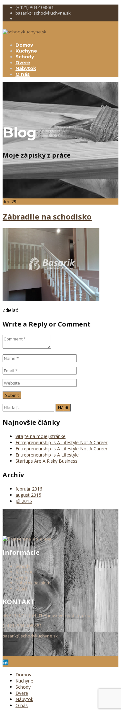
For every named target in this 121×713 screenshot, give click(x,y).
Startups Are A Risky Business (46, 461)
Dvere (22, 62)
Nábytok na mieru (33, 582)
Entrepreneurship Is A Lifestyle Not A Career (61, 442)
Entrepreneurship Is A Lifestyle (47, 455)
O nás (22, 74)
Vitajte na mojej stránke (40, 436)
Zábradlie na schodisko (47, 216)
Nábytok (25, 68)
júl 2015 (23, 501)
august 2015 (28, 495)
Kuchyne (26, 51)
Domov (24, 45)
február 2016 (28, 489)
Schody (24, 57)
